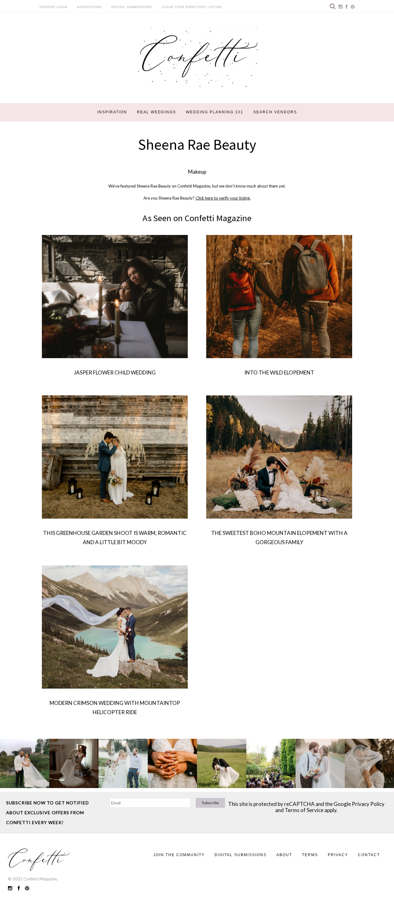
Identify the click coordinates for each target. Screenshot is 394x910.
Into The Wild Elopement (279, 372)
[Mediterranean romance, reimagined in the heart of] (24, 763)
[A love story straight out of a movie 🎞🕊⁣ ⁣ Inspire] (320, 763)
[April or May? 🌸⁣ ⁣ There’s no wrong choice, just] (271, 763)
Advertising (89, 7)
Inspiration (112, 112)
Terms (310, 855)
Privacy (338, 855)
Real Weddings (156, 112)
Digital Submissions (131, 7)
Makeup (197, 171)
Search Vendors (275, 112)
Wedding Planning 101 (214, 112)
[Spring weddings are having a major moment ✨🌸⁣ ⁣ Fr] (123, 763)
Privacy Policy (368, 804)
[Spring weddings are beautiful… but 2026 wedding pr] (221, 763)
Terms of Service (304, 810)
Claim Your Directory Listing (192, 7)
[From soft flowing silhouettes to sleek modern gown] (73, 763)
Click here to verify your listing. (223, 198)
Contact (369, 855)
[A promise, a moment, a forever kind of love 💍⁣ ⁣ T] (172, 763)
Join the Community (179, 855)
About (284, 855)
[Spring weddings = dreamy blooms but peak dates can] (369, 763)
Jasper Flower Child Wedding (115, 372)
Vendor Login (53, 7)
